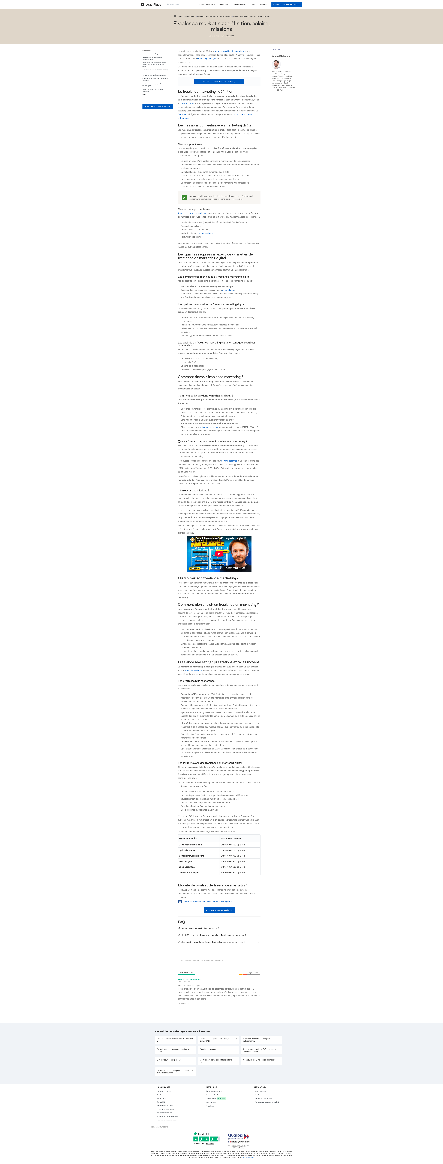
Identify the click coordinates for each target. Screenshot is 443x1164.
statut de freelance (193, 670)
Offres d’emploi (215, 1098)
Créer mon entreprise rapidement (287, 4)
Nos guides (263, 4)
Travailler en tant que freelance (192, 213)
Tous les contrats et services (167, 1120)
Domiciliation (161, 1098)
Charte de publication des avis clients (267, 1102)
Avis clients (210, 1106)
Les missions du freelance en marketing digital (152, 58)
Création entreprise (163, 1095)
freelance (182, 114)
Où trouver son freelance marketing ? (154, 75)
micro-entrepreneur (209, 427)
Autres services (239, 4)
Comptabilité (223, 4)
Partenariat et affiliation (213, 1095)
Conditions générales (261, 1095)
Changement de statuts (165, 1105)
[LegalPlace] (151, 4)
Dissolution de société (164, 1113)
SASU (243, 114)
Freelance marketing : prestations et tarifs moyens (154, 85)
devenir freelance (229, 461)
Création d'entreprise (205, 4)
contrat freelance (205, 233)
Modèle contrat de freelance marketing (219, 81)
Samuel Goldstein (281, 56)
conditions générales (247, 1157)
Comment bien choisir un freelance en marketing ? (155, 79)
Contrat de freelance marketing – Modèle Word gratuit (207, 901)
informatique (228, 290)
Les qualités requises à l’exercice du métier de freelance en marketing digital (154, 64)
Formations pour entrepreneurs (167, 1116)
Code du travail (187, 103)
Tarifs (253, 4)
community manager (206, 58)
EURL (237, 114)
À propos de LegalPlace (214, 1091)
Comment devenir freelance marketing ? (155, 71)
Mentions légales (260, 1091)
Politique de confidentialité (263, 1098)
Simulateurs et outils (164, 1091)
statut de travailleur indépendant (229, 51)
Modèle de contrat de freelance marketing (152, 90)
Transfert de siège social (165, 1109)
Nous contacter (211, 1102)
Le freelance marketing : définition (153, 54)
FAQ (143, 94)
